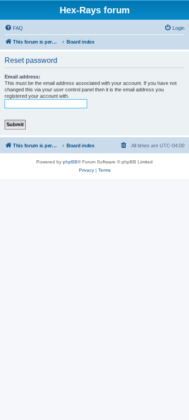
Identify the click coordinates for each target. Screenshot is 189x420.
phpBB (70, 161)
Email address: (22, 76)
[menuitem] (14, 28)
